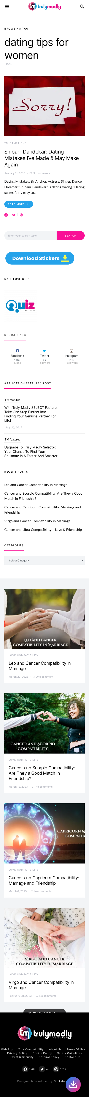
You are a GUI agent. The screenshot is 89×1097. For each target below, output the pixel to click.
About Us (55, 1049)
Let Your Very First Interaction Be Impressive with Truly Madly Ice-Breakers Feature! (30, 451)
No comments (41, 173)
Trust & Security (22, 1057)
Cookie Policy (42, 1053)
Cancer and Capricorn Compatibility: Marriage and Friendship (44, 880)
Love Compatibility (24, 655)
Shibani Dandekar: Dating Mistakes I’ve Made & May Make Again (41, 158)
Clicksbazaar (63, 1081)
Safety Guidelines (69, 1053)
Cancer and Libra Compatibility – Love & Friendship (43, 529)
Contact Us (72, 1057)
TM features (12, 400)
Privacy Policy (17, 1053)
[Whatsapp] (73, 1084)
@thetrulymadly (42, 1012)
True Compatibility (31, 1049)
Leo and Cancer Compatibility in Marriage (35, 485)
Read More (16, 204)
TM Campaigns (15, 143)
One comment (44, 676)
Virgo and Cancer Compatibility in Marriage (37, 521)
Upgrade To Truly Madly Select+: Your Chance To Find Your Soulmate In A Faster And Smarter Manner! (30, 414)
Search (70, 235)
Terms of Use (76, 1049)
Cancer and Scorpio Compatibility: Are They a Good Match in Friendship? (42, 773)
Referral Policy (49, 1057)
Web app (7, 1049)
